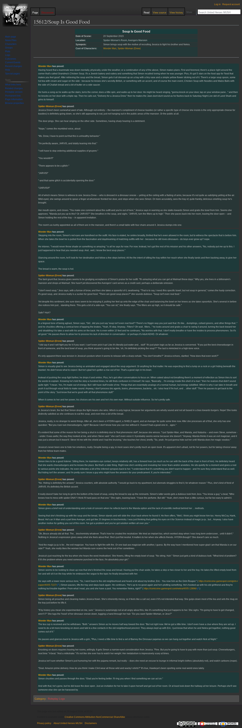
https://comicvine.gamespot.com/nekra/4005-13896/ (170, 588)
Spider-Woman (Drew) (129, 48)
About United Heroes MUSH (68, 723)
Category (40, 698)
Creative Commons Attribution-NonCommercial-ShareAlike (95, 717)
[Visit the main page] (15, 15)
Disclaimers (91, 723)
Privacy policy (44, 723)
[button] (190, 11)
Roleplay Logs (56, 698)
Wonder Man (109, 48)
